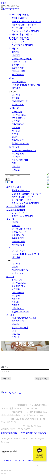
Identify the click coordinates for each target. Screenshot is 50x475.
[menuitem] (19, 14)
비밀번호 (4, 367)
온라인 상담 (19, 460)
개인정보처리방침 (9, 433)
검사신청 (7, 460)
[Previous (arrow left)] (2, 473)
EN (11, 182)
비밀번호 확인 (42, 379)
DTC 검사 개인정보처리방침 (33, 433)
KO (6, 182)
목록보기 (5, 378)
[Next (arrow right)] (5, 473)
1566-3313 (31, 460)
